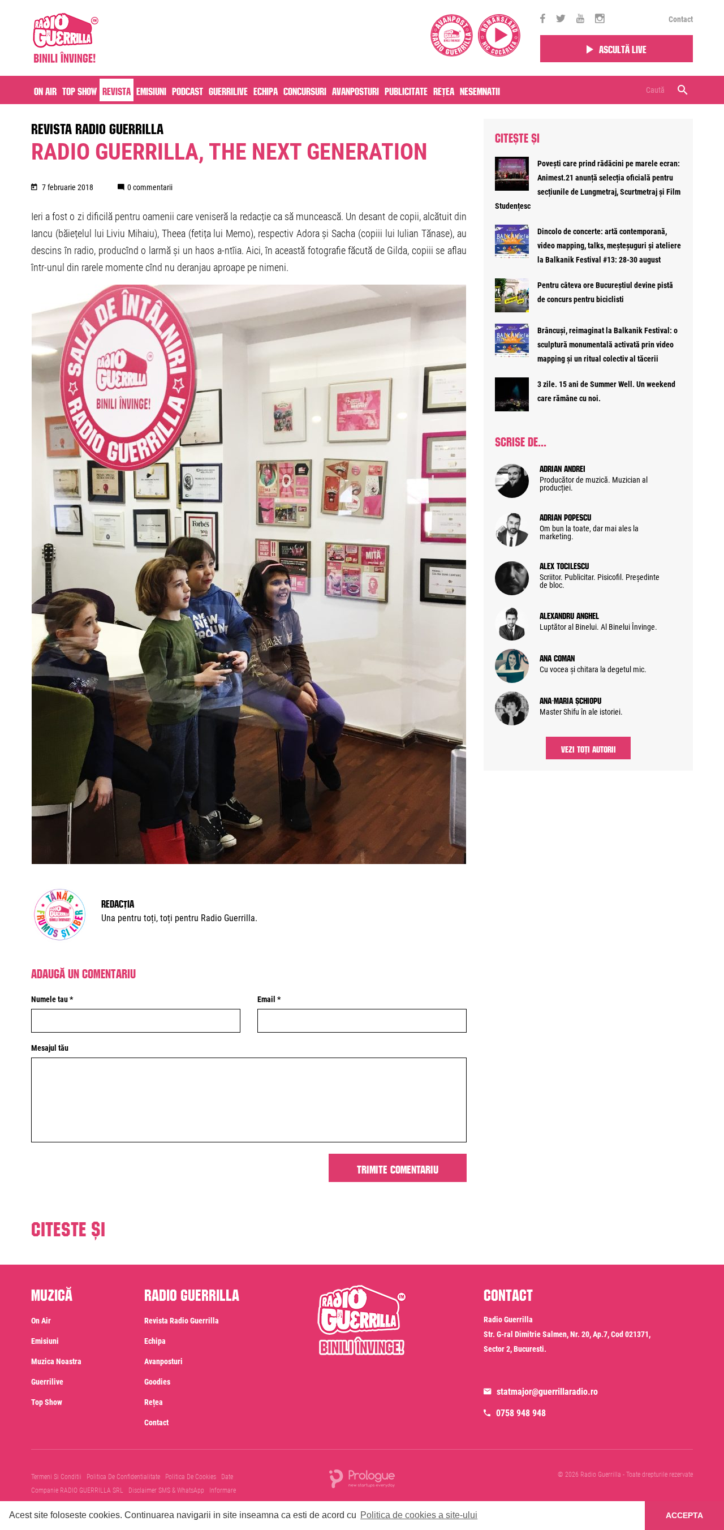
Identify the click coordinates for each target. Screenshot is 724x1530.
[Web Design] (362, 1477)
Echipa (265, 90)
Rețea (443, 90)
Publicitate (406, 90)
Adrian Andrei (562, 467)
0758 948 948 (521, 1413)
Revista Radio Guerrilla (97, 127)
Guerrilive (228, 90)
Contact (681, 19)
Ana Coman (557, 657)
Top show (46, 1402)
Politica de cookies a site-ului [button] (418, 1515)
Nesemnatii (480, 90)
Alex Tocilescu (564, 564)
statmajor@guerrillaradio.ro (547, 1391)
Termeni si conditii (56, 1477)
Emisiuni (151, 90)
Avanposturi (355, 90)
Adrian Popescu (565, 516)
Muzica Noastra (56, 1361)
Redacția (117, 902)
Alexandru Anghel (569, 614)
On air (45, 90)
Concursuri (304, 90)
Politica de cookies (190, 1477)
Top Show (79, 90)
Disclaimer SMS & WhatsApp (166, 1490)
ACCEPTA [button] (684, 1515)
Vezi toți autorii (588, 748)
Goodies (157, 1381)
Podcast (187, 90)
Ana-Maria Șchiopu (570, 699)
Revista (116, 90)
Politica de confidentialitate (123, 1477)
